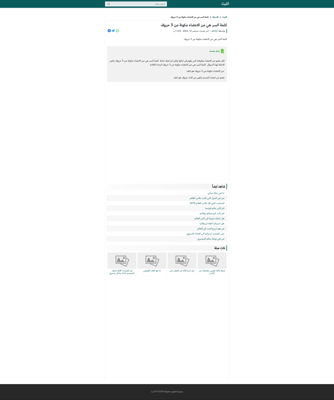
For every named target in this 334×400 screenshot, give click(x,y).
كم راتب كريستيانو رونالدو (212, 213)
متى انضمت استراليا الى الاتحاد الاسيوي (205, 233)
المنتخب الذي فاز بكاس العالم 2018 (207, 203)
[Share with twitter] (113, 30)
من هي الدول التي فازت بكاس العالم (207, 198)
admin (214, 31)
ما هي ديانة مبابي (216, 193)
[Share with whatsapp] (117, 30)
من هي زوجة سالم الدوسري (211, 239)
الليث (225, 3)
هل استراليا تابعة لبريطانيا (212, 223)
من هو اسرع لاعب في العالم (210, 228)
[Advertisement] (167, 130)
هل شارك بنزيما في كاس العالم (209, 218)
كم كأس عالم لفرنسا (214, 208)
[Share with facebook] (109, 30)
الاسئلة (215, 17)
